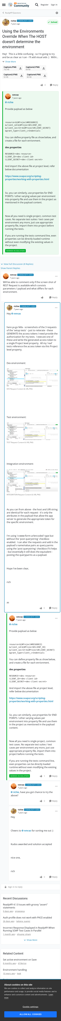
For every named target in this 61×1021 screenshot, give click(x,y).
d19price (22, 963)
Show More (10, 61)
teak (19, 973)
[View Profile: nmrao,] (8, 96)
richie (13, 20)
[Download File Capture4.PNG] (44, 76)
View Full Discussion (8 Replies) (18, 264)
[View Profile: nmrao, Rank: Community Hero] (6, 276)
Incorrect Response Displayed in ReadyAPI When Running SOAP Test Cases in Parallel (29, 929)
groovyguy (20, 911)
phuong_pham (24, 934)
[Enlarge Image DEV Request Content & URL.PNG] (32, 377)
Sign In (54, 4)
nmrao (15, 94)
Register (45, 4)
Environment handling (15, 969)
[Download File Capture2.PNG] (43, 68)
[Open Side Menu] (4, 5)
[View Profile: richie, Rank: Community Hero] (5, 22)
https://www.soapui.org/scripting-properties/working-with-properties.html (27, 178)
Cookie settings (30, 1007)
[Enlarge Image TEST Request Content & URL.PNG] (32, 431)
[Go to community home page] (18, 4)
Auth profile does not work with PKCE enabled (27, 917)
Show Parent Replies (10, 268)
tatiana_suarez (23, 921)
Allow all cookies (30, 1014)
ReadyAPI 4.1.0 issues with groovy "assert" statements (25, 906)
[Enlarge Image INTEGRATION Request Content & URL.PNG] (32, 480)
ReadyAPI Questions (13, 13)
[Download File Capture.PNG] (20, 68)
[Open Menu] (57, 13)
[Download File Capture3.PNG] (21, 76)
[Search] (36, 4)
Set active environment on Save (20, 959)
